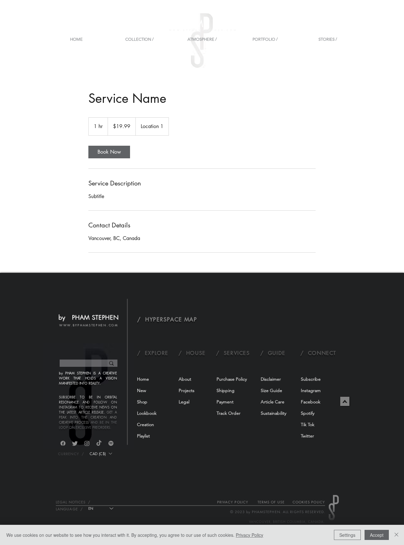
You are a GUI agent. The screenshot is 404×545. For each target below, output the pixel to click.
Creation (145, 424)
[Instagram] (87, 443)
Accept (376, 535)
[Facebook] (63, 443)
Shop (142, 402)
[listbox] (101, 453)
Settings (347, 535)
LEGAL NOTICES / (73, 502)
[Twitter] (75, 443)
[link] (109, 152)
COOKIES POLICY (309, 502)
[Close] (396, 535)
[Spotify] (111, 443)
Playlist (143, 436)
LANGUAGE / (69, 509)
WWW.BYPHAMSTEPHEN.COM (203, 30)
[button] (101, 453)
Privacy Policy (249, 535)
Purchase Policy (232, 379)
